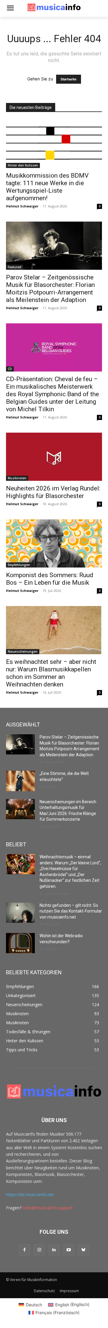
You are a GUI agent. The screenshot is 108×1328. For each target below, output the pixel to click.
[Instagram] (39, 1250)
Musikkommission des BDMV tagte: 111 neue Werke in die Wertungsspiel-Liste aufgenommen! (47, 187)
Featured (14, 267)
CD (10, 369)
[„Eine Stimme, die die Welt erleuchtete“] (20, 781)
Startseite (68, 79)
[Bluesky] (83, 1250)
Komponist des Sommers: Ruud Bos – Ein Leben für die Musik (49, 578)
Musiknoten (17, 478)
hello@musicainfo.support (47, 1208)
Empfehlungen (19, 565)
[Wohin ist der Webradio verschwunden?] (20, 943)
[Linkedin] (54, 1250)
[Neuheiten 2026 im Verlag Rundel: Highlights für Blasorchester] (54, 457)
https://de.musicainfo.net (30, 1194)
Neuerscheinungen (23, 651)
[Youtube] (69, 1250)
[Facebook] (24, 1250)
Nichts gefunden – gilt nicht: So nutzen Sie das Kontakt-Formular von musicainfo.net (71, 911)
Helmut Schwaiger (22, 206)
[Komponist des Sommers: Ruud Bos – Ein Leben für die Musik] (54, 543)
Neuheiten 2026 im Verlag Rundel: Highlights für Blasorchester (53, 492)
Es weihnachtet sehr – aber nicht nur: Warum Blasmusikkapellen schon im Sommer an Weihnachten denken (51, 673)
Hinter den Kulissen (23, 165)
